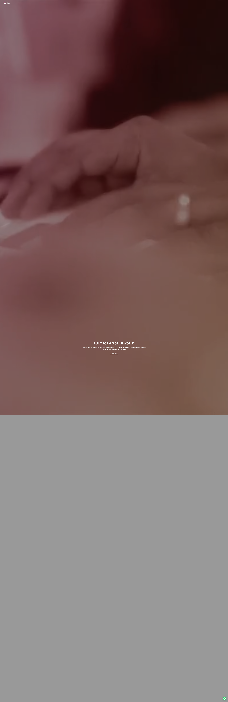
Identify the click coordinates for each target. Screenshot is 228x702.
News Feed (210, 3)
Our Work (203, 3)
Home (182, 3)
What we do (195, 3)
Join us (216, 3)
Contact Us (223, 3)
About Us (188, 3)
